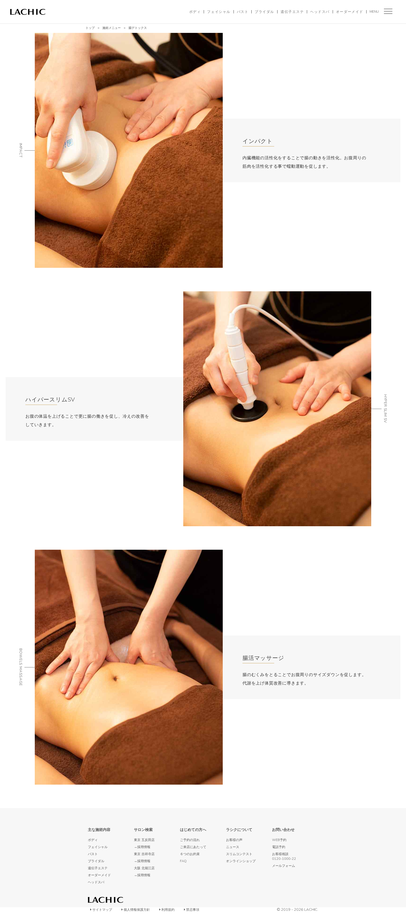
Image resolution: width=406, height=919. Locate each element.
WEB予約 (279, 839)
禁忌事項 (192, 909)
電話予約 (278, 847)
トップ (90, 28)
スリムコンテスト (239, 854)
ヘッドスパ (320, 11)
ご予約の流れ (190, 839)
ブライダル (264, 11)
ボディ (195, 11)
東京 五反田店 (144, 839)
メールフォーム (283, 865)
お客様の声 (234, 839)
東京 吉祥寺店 (144, 854)
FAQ (183, 861)
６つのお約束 (190, 854)
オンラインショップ (241, 861)
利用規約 (168, 909)
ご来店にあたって (193, 847)
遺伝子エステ (292, 11)
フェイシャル (218, 11)
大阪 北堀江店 (144, 868)
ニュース (232, 847)
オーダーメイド (349, 11)
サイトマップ (102, 909)
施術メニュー (111, 28)
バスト (243, 11)
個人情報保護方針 (137, 909)
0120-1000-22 (284, 858)
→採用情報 (142, 847)
